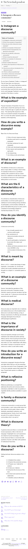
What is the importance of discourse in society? (14, 65)
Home (2, 539)
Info (21, 539)
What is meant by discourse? (10, 57)
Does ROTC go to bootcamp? (12, 510)
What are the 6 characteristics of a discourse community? (12, 50)
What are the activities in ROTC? (13, 506)
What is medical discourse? (10, 62)
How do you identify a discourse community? (11, 54)
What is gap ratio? (9, 517)
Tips (17, 539)
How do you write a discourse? (12, 77)
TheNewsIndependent (14, 2)
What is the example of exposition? (12, 42)
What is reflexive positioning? (11, 72)
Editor (3, 21)
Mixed (24, 539)
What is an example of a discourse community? (12, 60)
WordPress (16, 545)
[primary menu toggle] (1, 2)
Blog (3, 529)
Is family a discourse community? (12, 74)
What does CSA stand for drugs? (13, 521)
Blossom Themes (22, 544)
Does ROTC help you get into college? (15, 513)
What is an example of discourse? (12, 48)
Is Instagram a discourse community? (12, 40)
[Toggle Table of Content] (24, 38)
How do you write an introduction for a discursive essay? (14, 69)
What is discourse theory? (10, 75)
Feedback (14, 540)
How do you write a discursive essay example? (12, 45)
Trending (3, 12)
